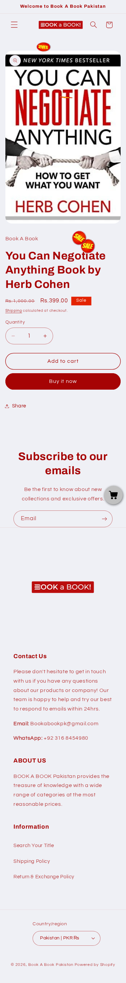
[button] (14, 25)
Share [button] (19, 405)
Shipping (13, 310)
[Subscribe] (104, 518)
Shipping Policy (31, 861)
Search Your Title (33, 845)
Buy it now (63, 381)
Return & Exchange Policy (43, 876)
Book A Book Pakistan (51, 965)
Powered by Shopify (95, 965)
